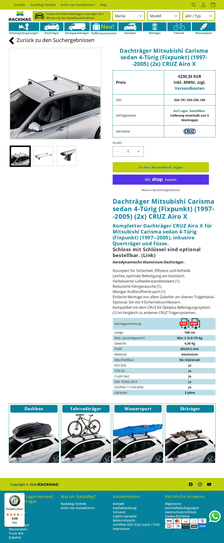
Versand (119, 512)
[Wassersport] (203, 26)
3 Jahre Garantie (125, 516)
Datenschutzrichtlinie (180, 512)
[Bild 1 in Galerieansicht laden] (20, 156)
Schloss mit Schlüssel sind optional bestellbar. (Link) (157, 252)
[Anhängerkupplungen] (24, 26)
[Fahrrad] (179, 26)
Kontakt (118, 504)
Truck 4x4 (16, 533)
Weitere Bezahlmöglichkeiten (161, 190)
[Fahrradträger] (86, 438)
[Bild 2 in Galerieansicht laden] (43, 156)
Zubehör (15, 537)
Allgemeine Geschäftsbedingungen (182, 506)
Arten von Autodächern (78, 508)
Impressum (121, 529)
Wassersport (138, 409)
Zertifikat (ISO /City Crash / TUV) (136, 524)
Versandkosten (190, 88)
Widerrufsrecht (124, 520)
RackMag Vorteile (73, 504)
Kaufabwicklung (124, 508)
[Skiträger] (154, 26)
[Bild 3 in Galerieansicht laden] (66, 156)
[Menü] (22, 495)
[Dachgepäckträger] (77, 26)
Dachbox (33, 409)
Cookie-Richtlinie (177, 516)
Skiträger (190, 409)
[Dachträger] (52, 26)
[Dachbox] (130, 26)
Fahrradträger (85, 409)
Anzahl (117, 143)
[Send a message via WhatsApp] (215, 516)
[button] (194, 5)
